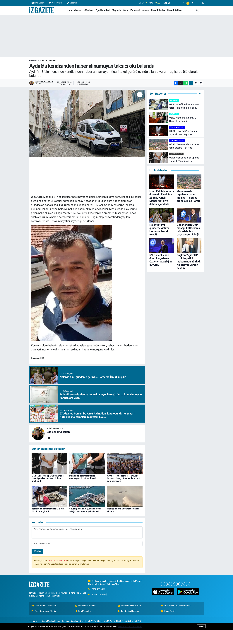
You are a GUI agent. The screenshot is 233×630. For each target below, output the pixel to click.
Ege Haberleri (103, 10)
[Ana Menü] (202, 10)
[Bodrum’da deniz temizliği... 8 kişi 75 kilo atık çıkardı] (49, 496)
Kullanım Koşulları (70, 621)
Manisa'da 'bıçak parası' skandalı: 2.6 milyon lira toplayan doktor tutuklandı (48, 478)
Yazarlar (73, 3)
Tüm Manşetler (84, 611)
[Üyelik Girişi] (201, 3)
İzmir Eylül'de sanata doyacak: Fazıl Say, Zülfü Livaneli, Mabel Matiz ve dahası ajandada (184, 133)
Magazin (116, 10)
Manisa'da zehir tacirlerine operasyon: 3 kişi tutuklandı (82, 477)
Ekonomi (135, 10)
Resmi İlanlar (158, 10)
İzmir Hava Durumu (86, 605)
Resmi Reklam (174, 10)
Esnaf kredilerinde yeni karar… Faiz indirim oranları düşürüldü (184, 106)
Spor (125, 10)
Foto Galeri (39, 3)
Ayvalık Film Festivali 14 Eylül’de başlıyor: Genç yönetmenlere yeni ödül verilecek (123, 478)
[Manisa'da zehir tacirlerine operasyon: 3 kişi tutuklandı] (87, 463)
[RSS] (188, 584)
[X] (168, 584)
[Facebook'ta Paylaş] (176, 83)
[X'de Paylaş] (180, 83)
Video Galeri (57, 3)
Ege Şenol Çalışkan (58, 431)
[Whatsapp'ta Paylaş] (185, 83)
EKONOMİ (174, 101)
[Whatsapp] (183, 584)
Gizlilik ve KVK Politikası (91, 621)
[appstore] (163, 591)
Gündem (88, 10)
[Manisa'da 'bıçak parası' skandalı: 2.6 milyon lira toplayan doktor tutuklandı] (49, 463)
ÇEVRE (138, 621)
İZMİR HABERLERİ (177, 127)
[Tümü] (200, 93)
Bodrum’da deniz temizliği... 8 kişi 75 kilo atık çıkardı (48, 510)
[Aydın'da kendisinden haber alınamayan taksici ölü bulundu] (87, 123)
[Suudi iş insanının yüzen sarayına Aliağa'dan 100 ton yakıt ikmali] (87, 496)
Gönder (37, 551)
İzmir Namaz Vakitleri (131, 605)
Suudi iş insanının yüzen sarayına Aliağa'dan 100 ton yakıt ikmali (85, 510)
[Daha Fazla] (191, 83)
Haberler (34, 60)
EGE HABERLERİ (49, 60)
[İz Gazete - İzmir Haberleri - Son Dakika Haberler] (41, 10)
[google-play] (188, 591)
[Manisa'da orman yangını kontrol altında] (125, 496)
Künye (34, 621)
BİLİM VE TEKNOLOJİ (113, 621)
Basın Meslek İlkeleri (51, 621)
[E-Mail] (49, 438)
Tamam (201, 626)
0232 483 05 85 (98, 589)
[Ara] (197, 10)
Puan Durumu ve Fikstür (45, 611)
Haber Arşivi (169, 611)
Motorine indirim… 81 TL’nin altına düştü (183, 119)
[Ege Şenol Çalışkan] (38, 433)
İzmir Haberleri (74, 10)
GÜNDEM (129, 621)
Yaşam (145, 10)
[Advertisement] (116, 36)
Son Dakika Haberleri (130, 611)
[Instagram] (173, 584)
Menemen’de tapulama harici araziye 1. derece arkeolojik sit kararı (184, 146)
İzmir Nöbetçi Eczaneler (45, 605)
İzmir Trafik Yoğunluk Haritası (177, 605)
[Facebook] (163, 584)
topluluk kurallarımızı (57, 560)
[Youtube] (178, 584)
